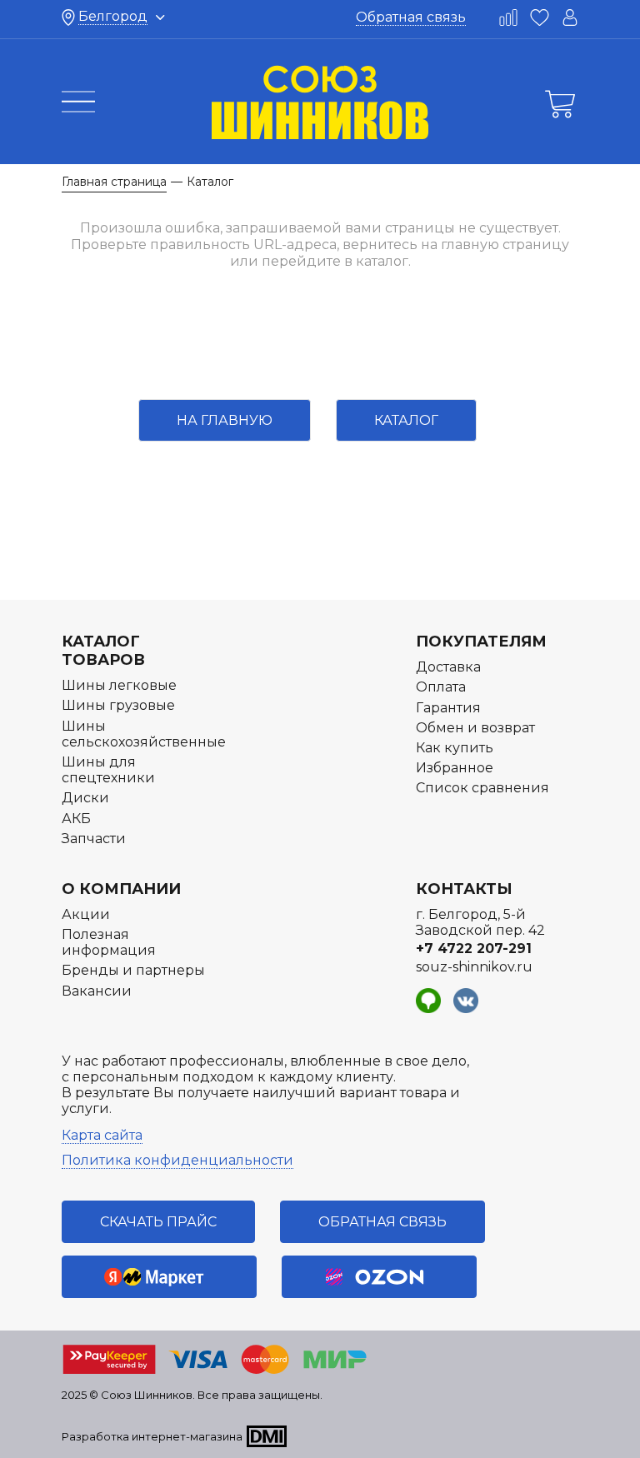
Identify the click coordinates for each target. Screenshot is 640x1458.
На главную (224, 420)
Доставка (448, 667)
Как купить (454, 748)
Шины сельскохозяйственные (144, 734)
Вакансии (97, 991)
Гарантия (448, 708)
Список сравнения (482, 788)
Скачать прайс (158, 1222)
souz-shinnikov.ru (474, 967)
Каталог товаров (103, 650)
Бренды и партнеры (133, 970)
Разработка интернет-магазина (152, 1436)
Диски (85, 798)
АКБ (76, 818)
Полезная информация (109, 942)
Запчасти (94, 838)
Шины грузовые (118, 705)
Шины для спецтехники (108, 770)
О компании (121, 889)
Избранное (454, 768)
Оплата (441, 687)
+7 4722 (474, 948)
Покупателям (481, 641)
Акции (86, 914)
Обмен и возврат (475, 728)
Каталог (406, 420)
